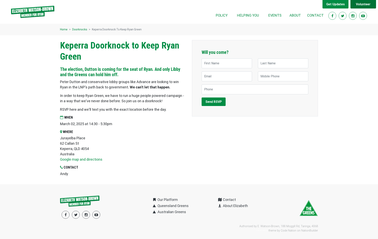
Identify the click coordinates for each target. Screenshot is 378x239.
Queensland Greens (172, 206)
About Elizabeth (235, 206)
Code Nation (288, 230)
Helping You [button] (248, 15)
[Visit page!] (332, 16)
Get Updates (335, 4)
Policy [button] (222, 15)
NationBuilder (309, 230)
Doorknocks (79, 29)
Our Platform (167, 200)
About (295, 15)
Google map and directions (81, 159)
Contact (315, 15)
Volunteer (363, 4)
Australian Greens (171, 212)
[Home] (32, 12)
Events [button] (275, 15)
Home (64, 29)
